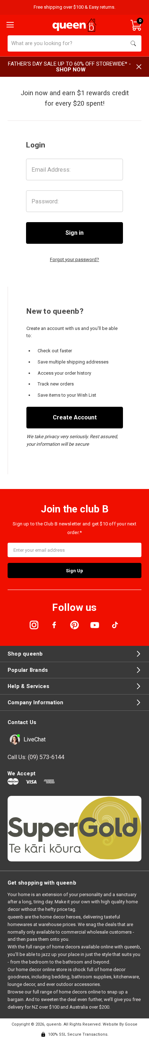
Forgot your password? (74, 259)
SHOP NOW (71, 69)
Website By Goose (120, 1024)
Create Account (75, 417)
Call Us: (36, 757)
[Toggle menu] (9, 24)
